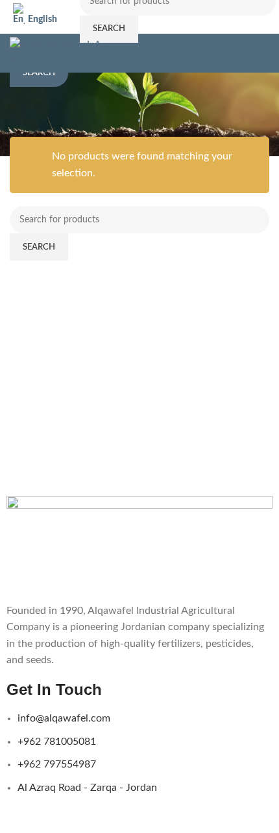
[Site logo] (65, 52)
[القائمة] (264, 53)
